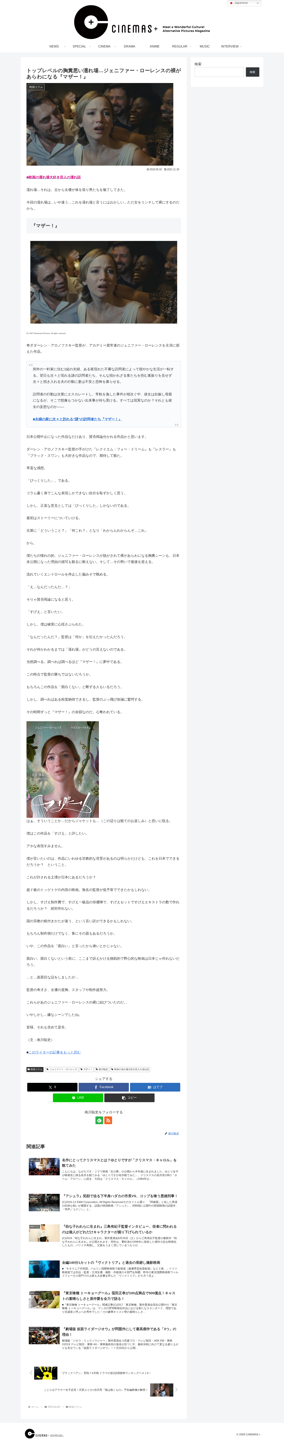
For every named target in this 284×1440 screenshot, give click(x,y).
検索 (198, 64)
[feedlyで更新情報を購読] (99, 1120)
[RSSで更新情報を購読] (108, 1120)
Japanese (241, 2)
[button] (129, 1097)
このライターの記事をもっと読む (55, 1052)
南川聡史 (103, 1069)
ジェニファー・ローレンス (63, 1069)
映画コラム (36, 1069)
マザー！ (88, 1069)
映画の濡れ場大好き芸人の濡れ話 (131, 1069)
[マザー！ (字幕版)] (103, 769)
